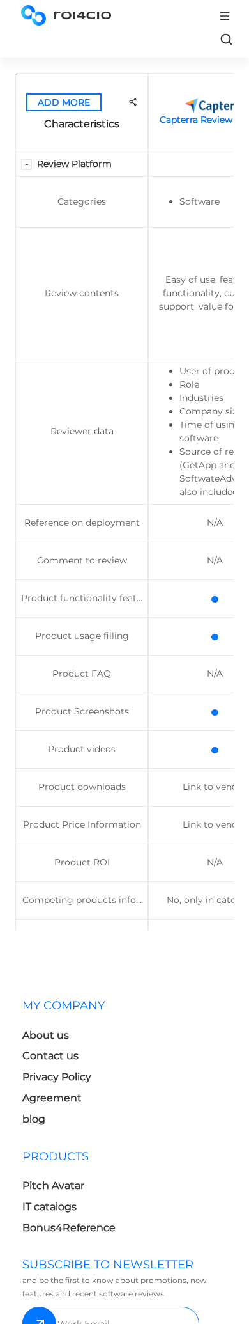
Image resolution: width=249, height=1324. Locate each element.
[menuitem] (70, 1065)
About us (45, 1035)
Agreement (52, 1098)
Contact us (50, 1056)
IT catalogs (49, 1207)
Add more (64, 102)
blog (33, 1119)
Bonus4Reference (69, 1228)
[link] (226, 39)
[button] (26, 164)
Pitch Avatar (53, 1185)
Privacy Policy (56, 1077)
